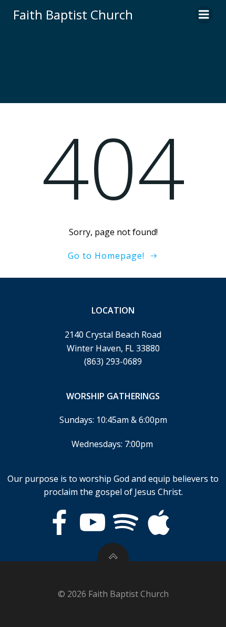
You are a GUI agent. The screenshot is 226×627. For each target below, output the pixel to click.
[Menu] (204, 15)
